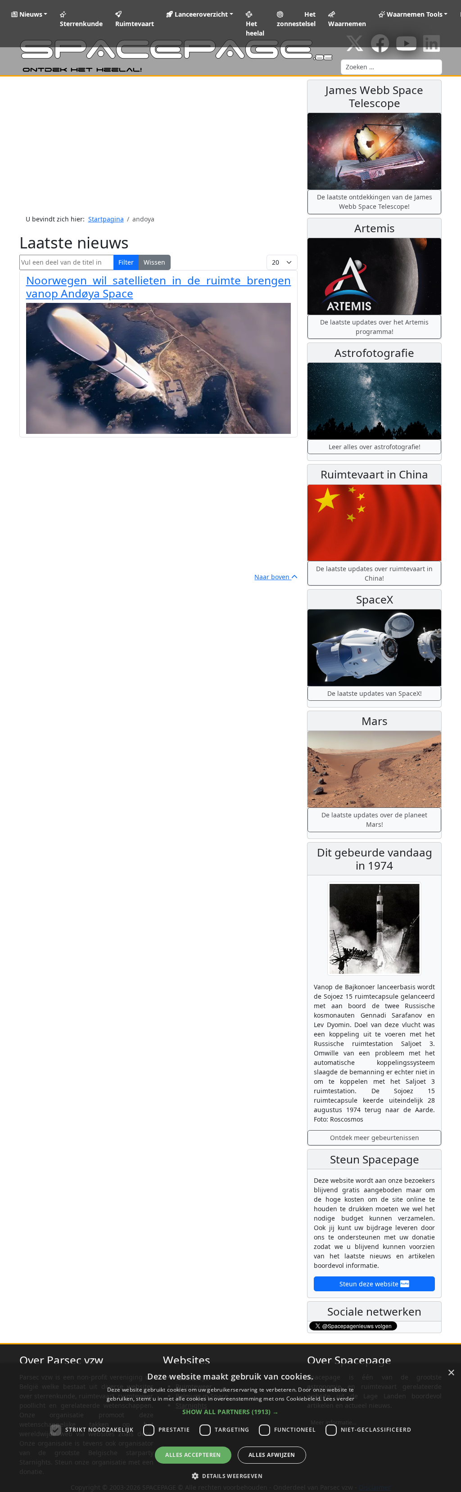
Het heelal (255, 28)
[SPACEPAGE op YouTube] (406, 48)
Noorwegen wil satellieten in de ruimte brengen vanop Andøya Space (158, 287)
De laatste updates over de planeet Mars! (374, 820)
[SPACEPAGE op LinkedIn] (431, 48)
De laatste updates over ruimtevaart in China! (374, 573)
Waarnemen (347, 23)
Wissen (154, 262)
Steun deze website (369, 1284)
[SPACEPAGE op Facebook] (380, 48)
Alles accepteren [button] (193, 1455)
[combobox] (391, 67)
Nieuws (30, 14)
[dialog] (230, 1427)
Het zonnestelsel (296, 19)
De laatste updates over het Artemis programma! (374, 327)
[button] (230, 1411)
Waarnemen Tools (414, 14)
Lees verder (338, 1398)
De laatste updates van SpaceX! (374, 693)
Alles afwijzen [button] (272, 1455)
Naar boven (272, 576)
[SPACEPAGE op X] (354, 48)
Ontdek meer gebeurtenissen (374, 1137)
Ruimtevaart (134, 23)
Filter (126, 262)
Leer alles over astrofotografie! (374, 446)
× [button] (450, 1373)
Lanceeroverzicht (200, 14)
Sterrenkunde (81, 23)
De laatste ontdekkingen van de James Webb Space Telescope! (374, 202)
